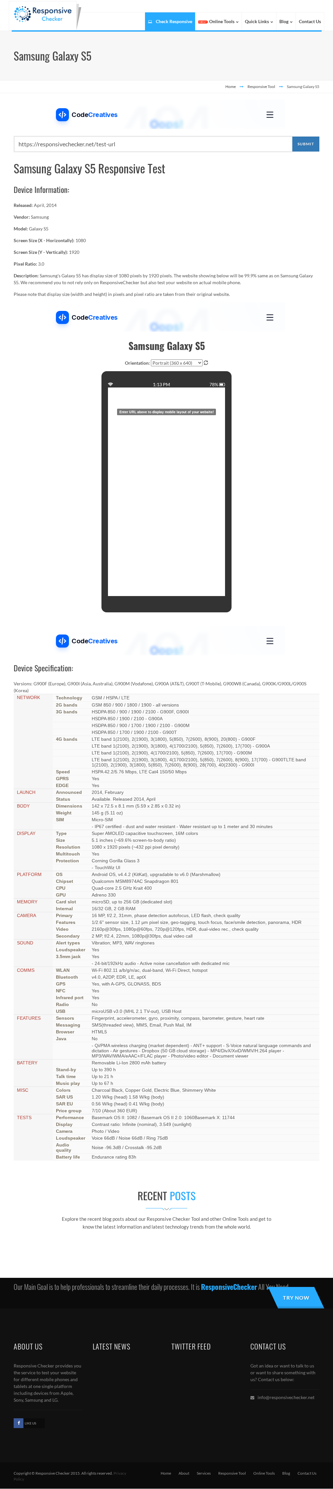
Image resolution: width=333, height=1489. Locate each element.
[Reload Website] (206, 362)
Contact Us (307, 1473)
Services (204, 1473)
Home (230, 86)
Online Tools (264, 1473)
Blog (286, 1473)
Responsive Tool (261, 86)
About (184, 1473)
